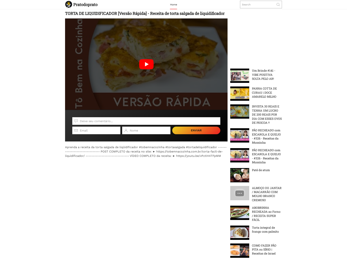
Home (173, 4)
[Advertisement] (146, 183)
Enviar (196, 130)
